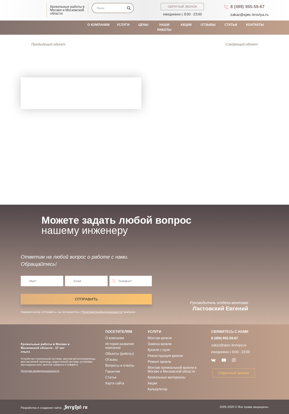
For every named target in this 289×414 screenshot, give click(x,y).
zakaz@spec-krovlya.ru (249, 15)
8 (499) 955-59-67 (247, 6)
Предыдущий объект (48, 44)
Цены (143, 24)
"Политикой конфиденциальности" (102, 312)
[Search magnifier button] (129, 8)
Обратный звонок (182, 6)
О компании (98, 24)
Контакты (255, 24)
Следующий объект (242, 44)
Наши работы (164, 27)
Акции (186, 24)
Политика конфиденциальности (40, 371)
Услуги (123, 24)
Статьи (230, 24)
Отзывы (208, 24)
